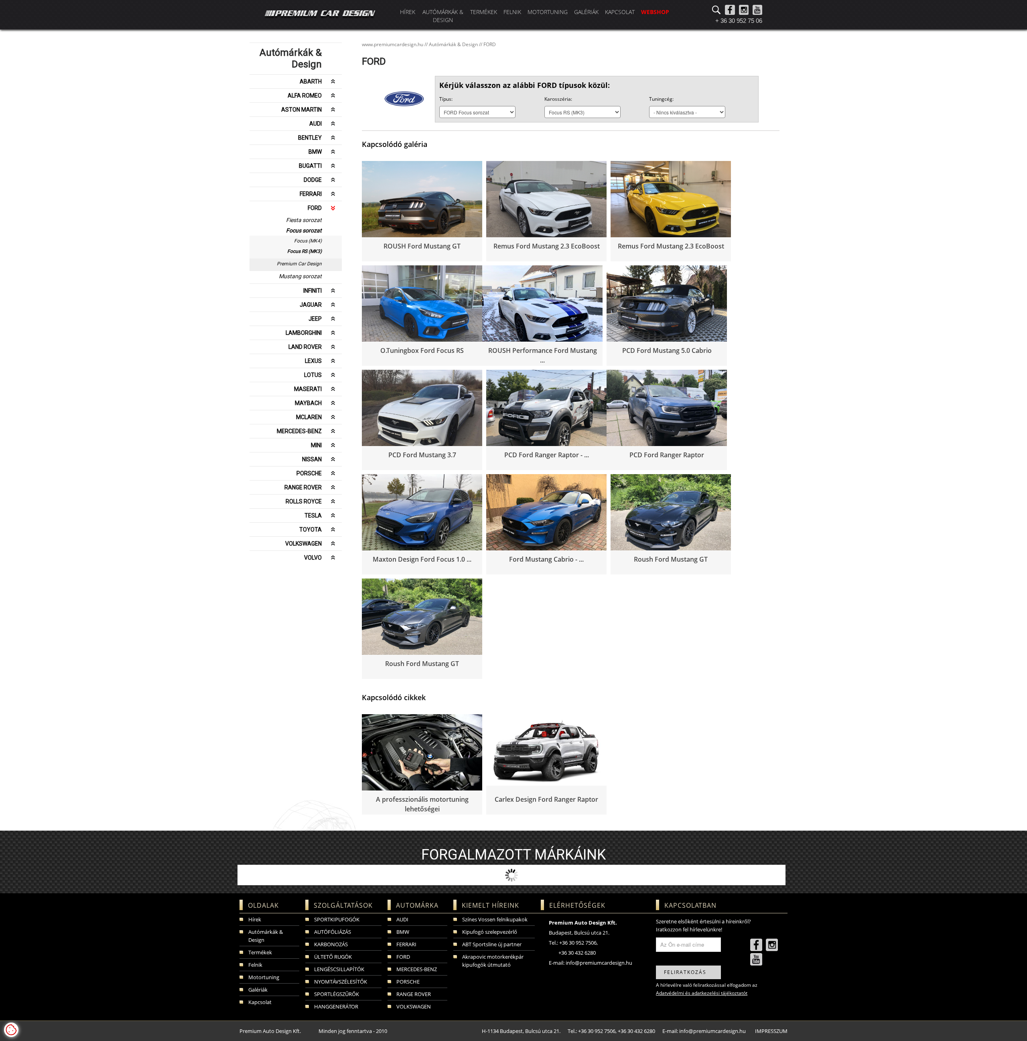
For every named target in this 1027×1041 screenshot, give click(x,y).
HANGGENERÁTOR (336, 1006)
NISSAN (312, 459)
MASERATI (308, 389)
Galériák (586, 12)
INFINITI (312, 290)
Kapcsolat (620, 12)
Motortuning (548, 12)
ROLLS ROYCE (304, 501)
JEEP (315, 319)
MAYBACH (308, 403)
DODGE (313, 180)
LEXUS (313, 361)
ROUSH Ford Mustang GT (422, 246)
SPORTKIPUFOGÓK (336, 919)
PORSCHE (309, 473)
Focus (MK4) (308, 241)
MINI (316, 445)
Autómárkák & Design (442, 16)
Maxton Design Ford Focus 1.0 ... (422, 559)
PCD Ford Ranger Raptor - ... (546, 454)
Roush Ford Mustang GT (671, 559)
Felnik (512, 12)
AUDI (315, 123)
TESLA (313, 515)
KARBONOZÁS (331, 944)
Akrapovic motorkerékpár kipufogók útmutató (493, 960)
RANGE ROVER (303, 487)
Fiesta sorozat (304, 220)
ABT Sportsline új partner (492, 944)
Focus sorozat (304, 230)
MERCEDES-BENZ (299, 431)
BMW (315, 152)
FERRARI (311, 194)
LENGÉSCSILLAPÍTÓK (339, 969)
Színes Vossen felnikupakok (495, 919)
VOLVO (313, 557)
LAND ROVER (305, 347)
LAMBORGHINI (304, 333)
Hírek (407, 12)
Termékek (483, 12)
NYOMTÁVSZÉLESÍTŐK (340, 981)
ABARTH (311, 81)
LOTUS (313, 375)
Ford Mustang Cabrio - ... (546, 559)
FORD (315, 208)
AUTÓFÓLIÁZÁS (332, 931)
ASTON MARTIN (301, 109)
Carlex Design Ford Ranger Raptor (546, 799)
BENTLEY (310, 137)
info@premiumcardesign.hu (599, 962)
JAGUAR (311, 305)
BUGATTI (310, 166)
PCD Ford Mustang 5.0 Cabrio (667, 350)
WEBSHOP (655, 12)
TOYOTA (310, 529)
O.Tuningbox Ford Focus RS (422, 350)
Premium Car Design (299, 264)
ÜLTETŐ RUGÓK (333, 956)
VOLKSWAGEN (303, 543)
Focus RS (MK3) (304, 251)
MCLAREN (309, 417)
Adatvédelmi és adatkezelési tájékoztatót (701, 993)
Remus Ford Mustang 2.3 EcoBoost (546, 246)
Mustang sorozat (300, 276)
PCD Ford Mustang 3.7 (422, 454)
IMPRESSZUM (771, 1031)
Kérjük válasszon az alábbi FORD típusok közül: (524, 85)
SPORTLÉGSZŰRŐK (336, 994)
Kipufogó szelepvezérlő (489, 931)
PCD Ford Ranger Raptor (666, 454)
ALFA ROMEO (305, 95)
